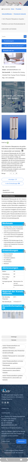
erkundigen (11, 179)
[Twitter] (3, 402)
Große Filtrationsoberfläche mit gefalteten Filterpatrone (11, 346)
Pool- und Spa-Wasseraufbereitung (13, 45)
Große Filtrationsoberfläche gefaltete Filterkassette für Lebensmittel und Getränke (13, 378)
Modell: (5, 190)
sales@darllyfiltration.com (14, 69)
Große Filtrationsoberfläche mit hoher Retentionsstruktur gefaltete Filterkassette (13, 363)
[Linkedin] (5, 402)
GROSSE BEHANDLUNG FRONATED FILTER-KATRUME (13, 352)
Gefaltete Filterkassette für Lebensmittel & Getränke (13, 357)
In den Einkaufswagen (12, 183)
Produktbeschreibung (9, 196)
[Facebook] (8, 402)
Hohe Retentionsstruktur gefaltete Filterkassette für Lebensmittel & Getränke (12, 370)
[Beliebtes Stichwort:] (25, 36)
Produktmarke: (7, 192)
